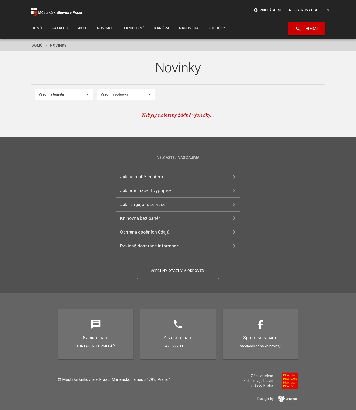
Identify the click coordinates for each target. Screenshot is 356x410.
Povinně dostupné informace (149, 245)
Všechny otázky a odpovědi (178, 271)
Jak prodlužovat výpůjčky (145, 190)
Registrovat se (303, 10)
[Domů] (56, 12)
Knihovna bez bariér (140, 218)
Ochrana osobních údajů (144, 232)
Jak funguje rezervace (143, 204)
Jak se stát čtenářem (141, 176)
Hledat (306, 29)
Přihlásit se (268, 10)
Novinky (58, 45)
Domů (37, 45)
